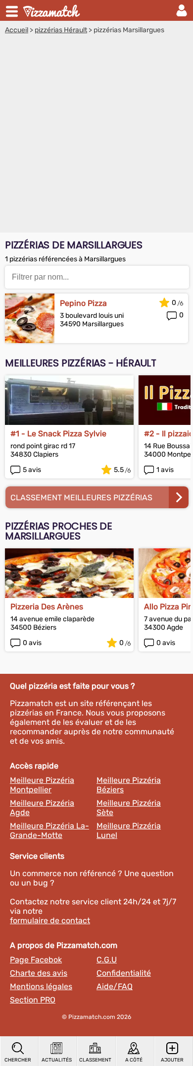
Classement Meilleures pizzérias (81, 497)
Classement (95, 1060)
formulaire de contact (50, 920)
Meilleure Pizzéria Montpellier (42, 784)
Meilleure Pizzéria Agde (42, 807)
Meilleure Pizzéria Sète (128, 807)
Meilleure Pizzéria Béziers (128, 784)
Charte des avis (38, 973)
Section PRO (32, 1000)
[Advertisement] (96, 136)
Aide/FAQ (114, 986)
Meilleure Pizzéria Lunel (128, 830)
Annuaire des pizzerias (52, 10)
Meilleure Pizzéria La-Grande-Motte (49, 830)
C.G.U (106, 959)
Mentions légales (41, 986)
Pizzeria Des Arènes (46, 606)
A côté (134, 1060)
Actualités (57, 1060)
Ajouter (172, 1060)
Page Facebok (36, 959)
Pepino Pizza (83, 303)
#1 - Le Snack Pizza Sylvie (58, 433)
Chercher (17, 1060)
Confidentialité (123, 973)
